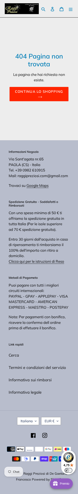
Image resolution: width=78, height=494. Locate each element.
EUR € (50, 421)
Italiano (27, 421)
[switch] (68, 470)
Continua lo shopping (39, 91)
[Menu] (70, 9)
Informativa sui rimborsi (30, 379)
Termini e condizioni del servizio (37, 367)
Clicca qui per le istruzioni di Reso (36, 261)
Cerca (14, 355)
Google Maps (37, 185)
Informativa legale (25, 392)
